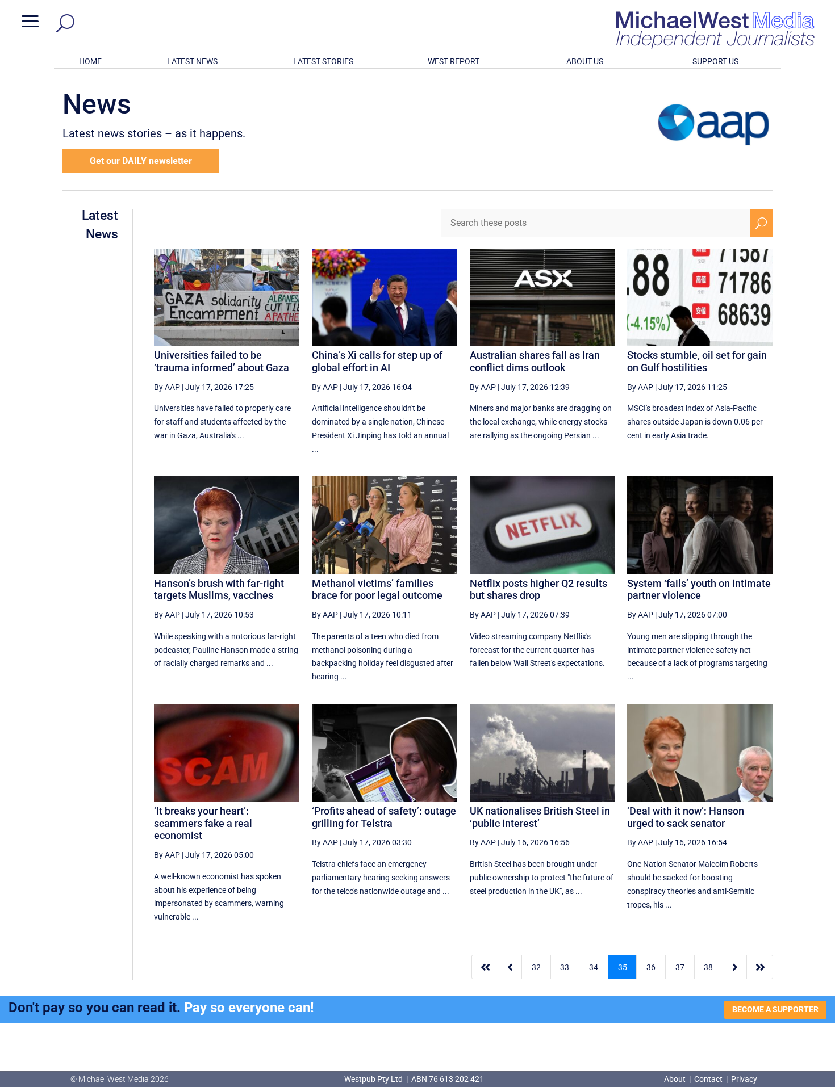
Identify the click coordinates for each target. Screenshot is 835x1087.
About (675, 1079)
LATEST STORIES (323, 61)
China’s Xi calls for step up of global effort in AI (377, 361)
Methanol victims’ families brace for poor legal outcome (377, 589)
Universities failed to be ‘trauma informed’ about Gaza (221, 361)
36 (651, 967)
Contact (708, 1079)
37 (679, 967)
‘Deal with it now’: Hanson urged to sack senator (685, 817)
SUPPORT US (715, 61)
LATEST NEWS (192, 61)
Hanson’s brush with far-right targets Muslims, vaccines (219, 589)
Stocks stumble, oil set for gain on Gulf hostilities (697, 361)
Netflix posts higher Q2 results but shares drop (538, 589)
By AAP (167, 387)
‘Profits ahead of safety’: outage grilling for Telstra (384, 817)
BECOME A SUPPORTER (775, 1009)
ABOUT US (584, 61)
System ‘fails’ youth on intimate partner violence (699, 589)
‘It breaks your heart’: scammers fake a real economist (203, 823)
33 (564, 967)
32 (536, 967)
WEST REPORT (453, 61)
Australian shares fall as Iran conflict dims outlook (535, 361)
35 (622, 967)
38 (708, 967)
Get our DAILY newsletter (141, 161)
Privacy (744, 1079)
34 (593, 967)
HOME (90, 61)
